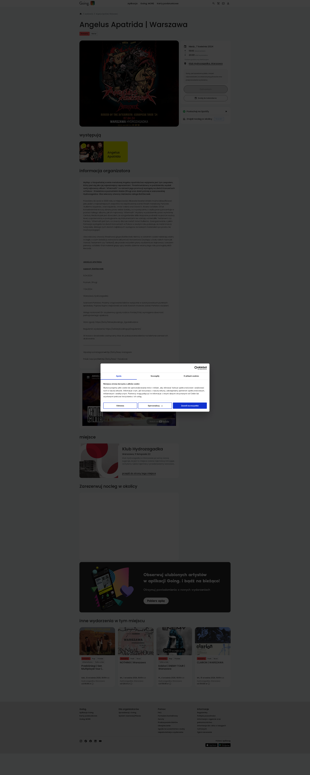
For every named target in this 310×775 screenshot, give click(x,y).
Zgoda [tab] (118, 376)
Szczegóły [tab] (155, 376)
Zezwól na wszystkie (190, 406)
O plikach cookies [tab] (191, 376)
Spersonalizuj (153, 406)
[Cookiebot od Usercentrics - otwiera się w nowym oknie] (196, 368)
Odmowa (120, 406)
